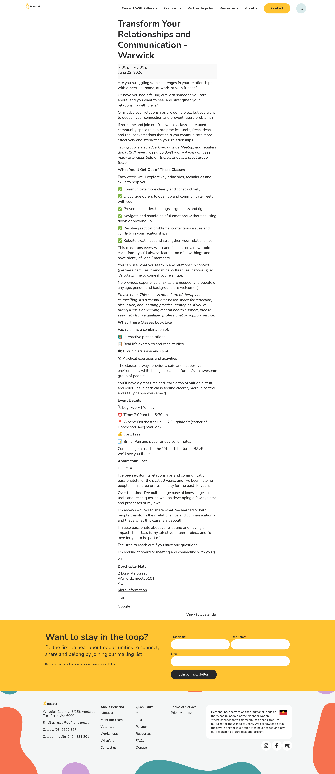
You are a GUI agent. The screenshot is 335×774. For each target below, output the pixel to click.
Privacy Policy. (108, 664)
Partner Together (201, 8)
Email (174, 654)
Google (124, 606)
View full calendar (201, 614)
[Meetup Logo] (287, 746)
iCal (121, 598)
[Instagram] (266, 746)
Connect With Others (138, 8)
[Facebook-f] (277, 746)
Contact (277, 8)
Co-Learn (171, 8)
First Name (178, 637)
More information (132, 590)
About (249, 8)
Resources (227, 8)
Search (301, 8)
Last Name (238, 637)
